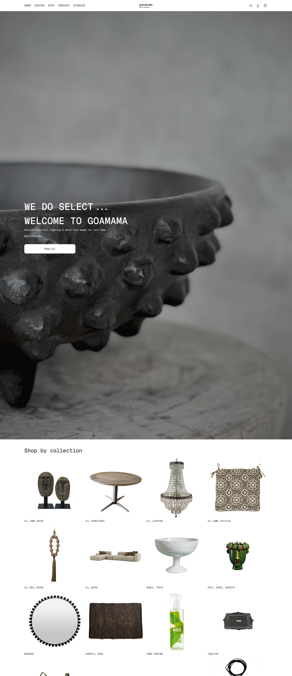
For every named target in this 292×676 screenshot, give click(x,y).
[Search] (250, 5)
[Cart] (265, 5)
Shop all (49, 248)
